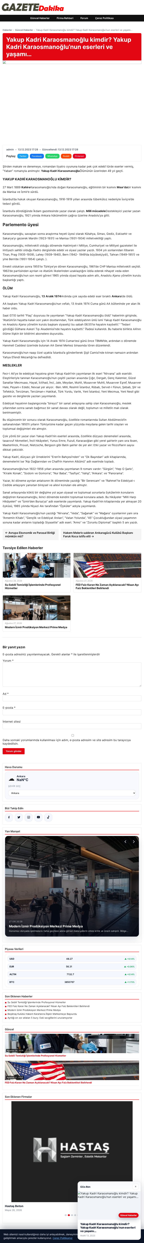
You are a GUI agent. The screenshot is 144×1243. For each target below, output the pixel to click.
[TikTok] (48, 817)
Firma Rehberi (65, 18)
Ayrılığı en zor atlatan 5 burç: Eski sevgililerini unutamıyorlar (40, 1017)
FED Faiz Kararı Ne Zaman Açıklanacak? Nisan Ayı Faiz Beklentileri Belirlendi (49, 1006)
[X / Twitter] (19, 817)
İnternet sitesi (12, 721)
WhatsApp (52, 156)
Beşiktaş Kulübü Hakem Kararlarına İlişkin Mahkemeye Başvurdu (42, 1013)
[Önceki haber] (126, 842)
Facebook (37, 156)
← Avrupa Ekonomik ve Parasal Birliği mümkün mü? (30, 534)
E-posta (9, 707)
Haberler (7, 30)
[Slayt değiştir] (66, 1215)
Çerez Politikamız (63, 1237)
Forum (84, 18)
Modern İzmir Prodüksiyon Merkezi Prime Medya (34, 1010)
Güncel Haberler (40, 18)
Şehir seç (14, 786)
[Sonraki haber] (133, 842)
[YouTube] (38, 817)
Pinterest (79, 156)
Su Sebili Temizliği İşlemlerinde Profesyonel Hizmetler (37, 1002)
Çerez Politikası (104, 18)
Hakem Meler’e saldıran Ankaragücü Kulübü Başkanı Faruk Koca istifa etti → (98, 534)
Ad (6, 693)
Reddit (66, 156)
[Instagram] (29, 817)
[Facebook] (9, 817)
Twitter (22, 156)
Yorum (8, 660)
